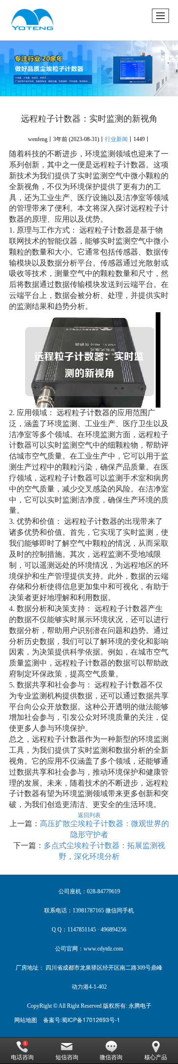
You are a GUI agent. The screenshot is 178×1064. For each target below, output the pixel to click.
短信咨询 (67, 1057)
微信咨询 (111, 1057)
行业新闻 (116, 139)
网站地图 (25, 1019)
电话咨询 (22, 1057)
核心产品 (155, 1057)
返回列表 (89, 814)
